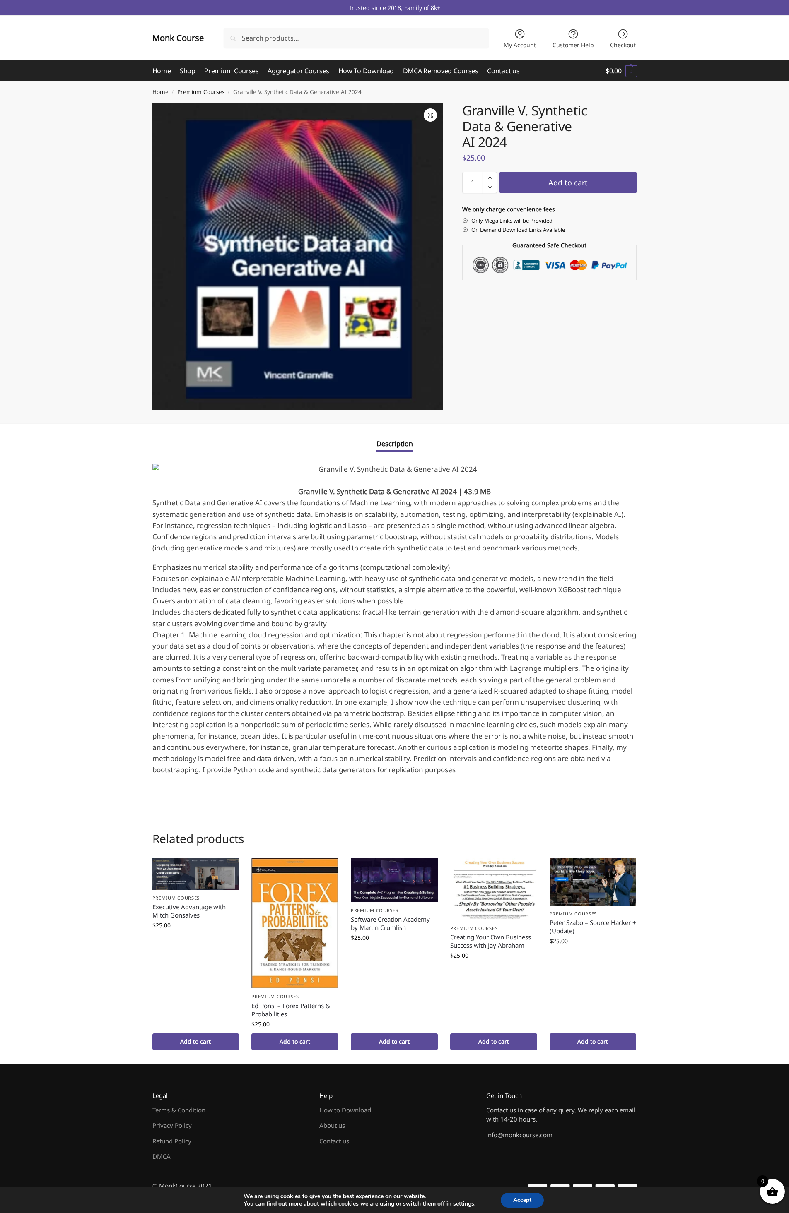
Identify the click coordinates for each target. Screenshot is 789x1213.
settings (463, 1204)
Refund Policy (171, 1141)
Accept (522, 1200)
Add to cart (568, 182)
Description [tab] (394, 443)
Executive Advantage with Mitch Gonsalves (189, 911)
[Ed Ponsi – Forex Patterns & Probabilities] (294, 923)
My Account (520, 45)
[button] (621, 70)
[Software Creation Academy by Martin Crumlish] (394, 880)
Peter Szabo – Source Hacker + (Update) (593, 926)
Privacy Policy (172, 1125)
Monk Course (178, 37)
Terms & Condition (178, 1110)
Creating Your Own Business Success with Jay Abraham (490, 941)
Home (160, 92)
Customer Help (573, 45)
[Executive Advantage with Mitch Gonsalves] (195, 874)
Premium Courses (200, 92)
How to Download (345, 1110)
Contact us (334, 1141)
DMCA (161, 1156)
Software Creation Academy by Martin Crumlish (390, 923)
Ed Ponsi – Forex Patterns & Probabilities (290, 1010)
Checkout (623, 45)
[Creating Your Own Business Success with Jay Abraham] (493, 889)
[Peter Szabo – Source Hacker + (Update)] (593, 882)
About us (332, 1125)
